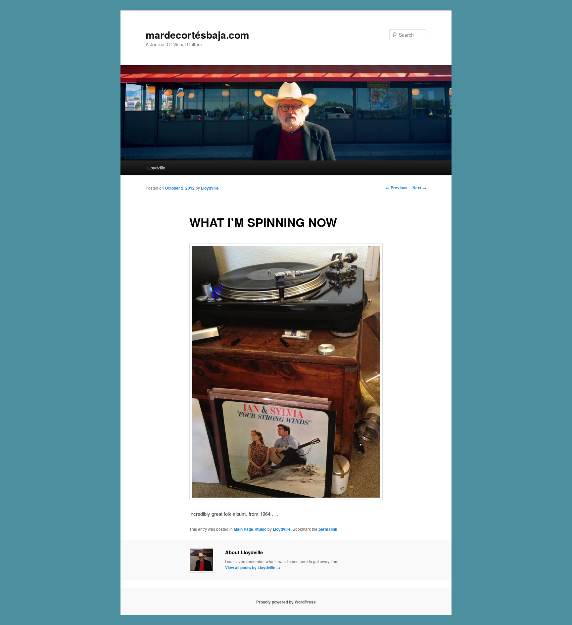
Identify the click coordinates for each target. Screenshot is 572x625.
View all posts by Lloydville (252, 567)
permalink (327, 529)
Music (260, 529)
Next (419, 188)
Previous (396, 188)
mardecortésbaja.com (197, 34)
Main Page (243, 529)
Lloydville (156, 167)
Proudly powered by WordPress (286, 602)
